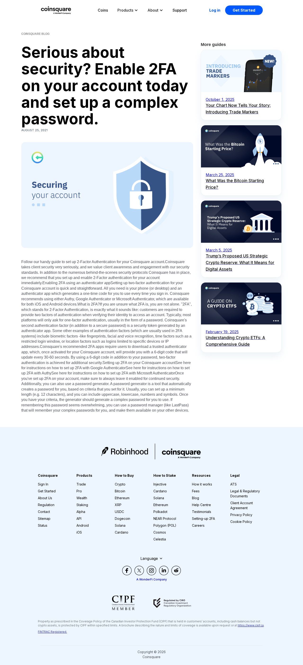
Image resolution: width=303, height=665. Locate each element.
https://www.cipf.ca (251, 625)
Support (180, 10)
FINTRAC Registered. (52, 632)
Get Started (244, 10)
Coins (103, 10)
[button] (128, 10)
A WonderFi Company (151, 579)
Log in (214, 10)
